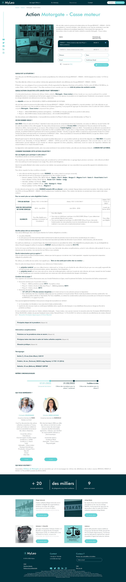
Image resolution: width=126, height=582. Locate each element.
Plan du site (79, 568)
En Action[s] (54, 2)
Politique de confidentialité (30, 568)
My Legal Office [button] (34, 2)
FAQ (77, 566)
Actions (23, 7)
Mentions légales (28, 566)
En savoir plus (42, 515)
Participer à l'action (102, 65)
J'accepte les (66, 64)
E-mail (26, 459)
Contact (90, 2)
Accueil (17, 7)
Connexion (120, 2)
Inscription (111, 2)
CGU (71, 64)
